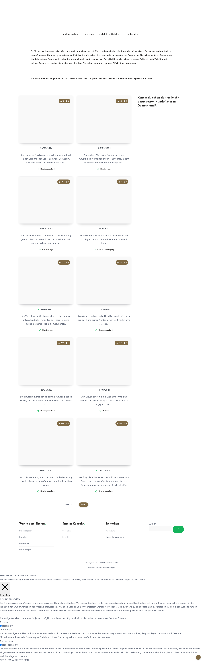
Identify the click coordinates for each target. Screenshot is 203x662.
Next (83, 505)
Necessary (7, 626)
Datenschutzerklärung (115, 537)
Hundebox (88, 34)
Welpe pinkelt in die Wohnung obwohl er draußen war (102, 376)
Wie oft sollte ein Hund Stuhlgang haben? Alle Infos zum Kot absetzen (46, 374)
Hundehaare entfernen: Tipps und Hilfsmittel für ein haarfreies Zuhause (46, 213)
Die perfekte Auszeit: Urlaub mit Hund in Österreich (104, 215)
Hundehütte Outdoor (108, 34)
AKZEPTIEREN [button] (138, 579)
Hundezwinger (133, 34)
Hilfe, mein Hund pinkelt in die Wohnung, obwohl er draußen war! (45, 455)
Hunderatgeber (69, 34)
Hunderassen (105, 169)
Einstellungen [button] (123, 579)
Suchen (152, 524)
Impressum (110, 531)
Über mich (66, 531)
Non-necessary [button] (8, 641)
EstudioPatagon (109, 567)
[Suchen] (178, 529)
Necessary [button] (5, 622)
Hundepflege (47, 250)
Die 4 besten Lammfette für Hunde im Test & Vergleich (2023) (101, 455)
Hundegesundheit (47, 169)
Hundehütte (24, 543)
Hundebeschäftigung (105, 250)
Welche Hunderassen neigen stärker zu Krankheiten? (43, 295)
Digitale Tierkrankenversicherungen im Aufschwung (44, 132)
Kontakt (65, 537)
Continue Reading (61, 136)
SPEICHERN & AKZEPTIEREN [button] (14, 660)
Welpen (106, 411)
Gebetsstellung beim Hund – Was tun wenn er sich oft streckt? (104, 295)
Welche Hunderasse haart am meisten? (102, 134)
